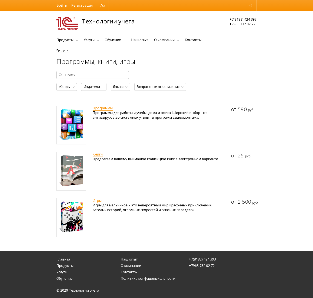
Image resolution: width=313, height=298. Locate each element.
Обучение (113, 39)
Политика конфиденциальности (148, 278)
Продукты (64, 39)
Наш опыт (139, 39)
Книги (98, 154)
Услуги (89, 39)
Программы (103, 108)
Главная (63, 259)
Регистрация (82, 5)
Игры (97, 200)
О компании (164, 39)
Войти (61, 5)
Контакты (193, 39)
